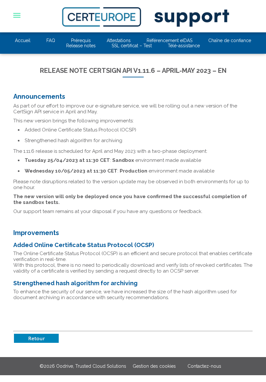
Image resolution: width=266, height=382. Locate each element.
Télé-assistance (184, 45)
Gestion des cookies (154, 366)
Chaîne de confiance (229, 40)
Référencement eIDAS (169, 40)
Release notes (81, 45)
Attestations (119, 40)
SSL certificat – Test (132, 45)
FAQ (50, 40)
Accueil (22, 40)
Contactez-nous (204, 366)
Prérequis (81, 40)
